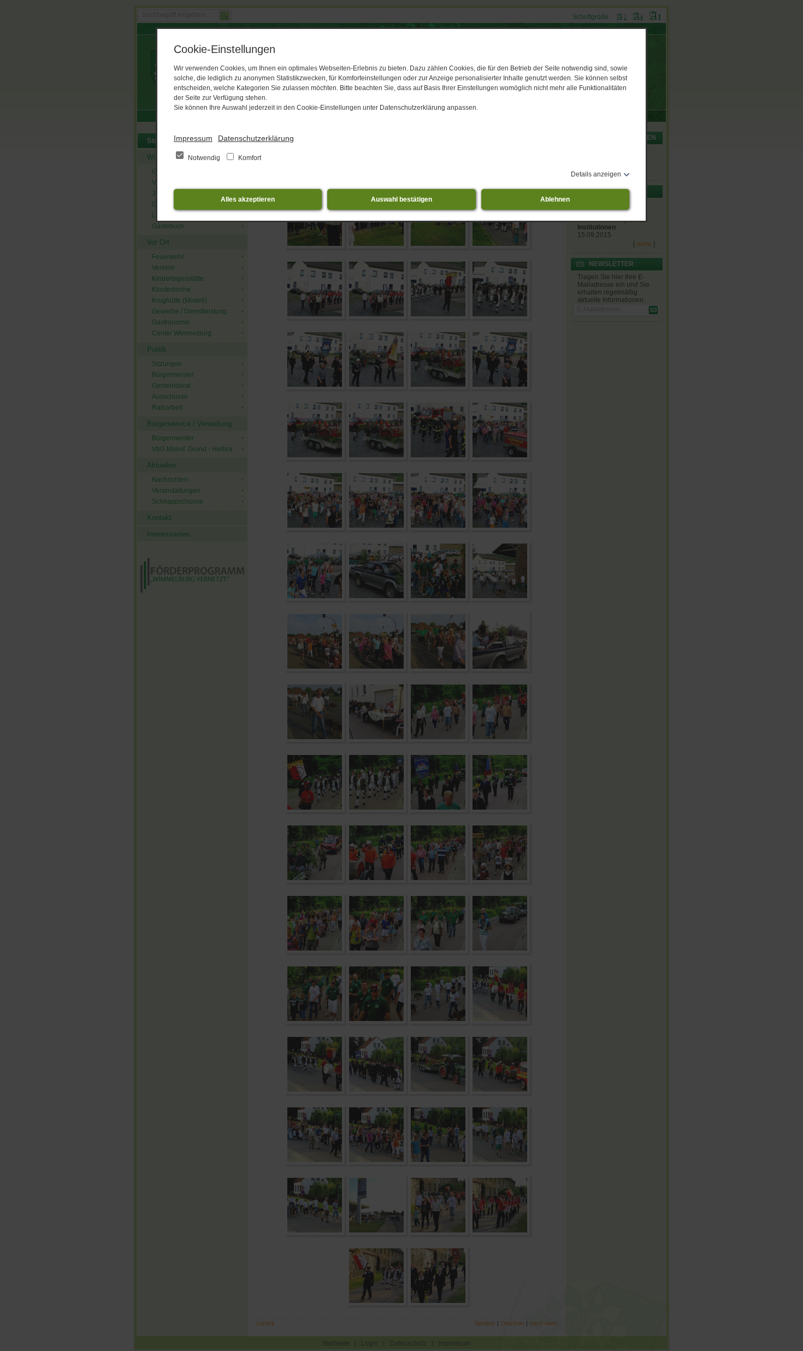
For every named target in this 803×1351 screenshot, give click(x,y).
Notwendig (204, 158)
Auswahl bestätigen (401, 199)
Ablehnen (555, 199)
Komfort (249, 158)
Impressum (193, 138)
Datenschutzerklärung (256, 138)
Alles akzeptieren (248, 199)
